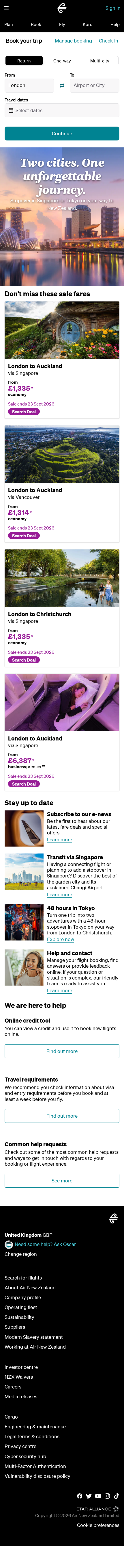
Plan (8, 24)
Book (36, 24)
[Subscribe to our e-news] (24, 828)
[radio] (24, 60)
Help (115, 24)
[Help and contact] (24, 967)
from (13, 382)
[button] (6, 8)
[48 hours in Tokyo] (24, 922)
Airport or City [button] (89, 85)
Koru (88, 24)
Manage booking (73, 41)
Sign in (113, 8)
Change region (21, 1254)
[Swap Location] (62, 85)
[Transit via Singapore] (24, 871)
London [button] (16, 85)
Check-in (108, 41)
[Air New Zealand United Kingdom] (62, 8)
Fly (62, 24)
